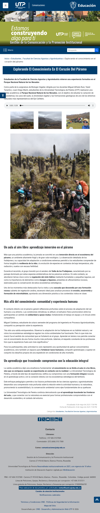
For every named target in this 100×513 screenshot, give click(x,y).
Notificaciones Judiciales (50, 495)
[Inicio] (97, 500)
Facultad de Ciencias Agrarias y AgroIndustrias (43, 58)
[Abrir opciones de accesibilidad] (3, 95)
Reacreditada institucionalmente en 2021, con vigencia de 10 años (64, 466)
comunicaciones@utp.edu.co (53, 448)
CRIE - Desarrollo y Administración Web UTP (54, 509)
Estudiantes (16, 58)
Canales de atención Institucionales (50, 491)
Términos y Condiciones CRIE (33, 502)
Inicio (7, 58)
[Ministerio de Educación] (73, 5)
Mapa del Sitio (50, 506)
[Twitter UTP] (44, 419)
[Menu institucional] (5, 5)
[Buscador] (97, 50)
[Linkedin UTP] (56, 419)
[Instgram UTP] (52, 419)
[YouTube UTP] (48, 419)
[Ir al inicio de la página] (97, 500)
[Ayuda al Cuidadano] (60, 419)
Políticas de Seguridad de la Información (62, 502)
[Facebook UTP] (39, 419)
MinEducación (69, 470)
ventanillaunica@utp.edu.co (69, 488)
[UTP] (20, 5)
